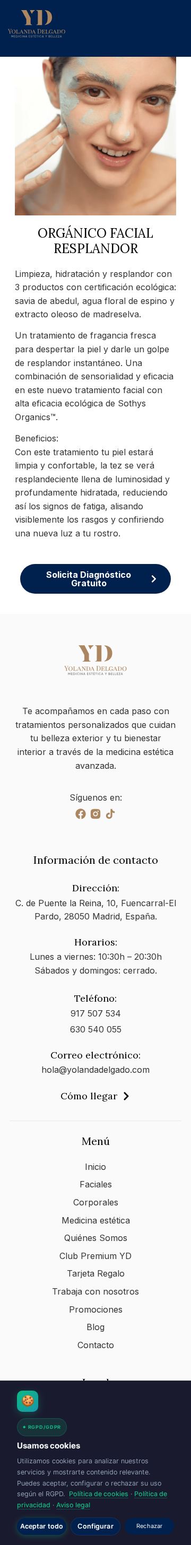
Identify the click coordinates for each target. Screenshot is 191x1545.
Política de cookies (98, 1494)
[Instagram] (95, 814)
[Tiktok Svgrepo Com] (110, 814)
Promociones (96, 1309)
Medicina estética (96, 1220)
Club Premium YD (95, 1256)
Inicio (95, 1166)
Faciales (96, 1184)
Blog (95, 1327)
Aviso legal (73, 1505)
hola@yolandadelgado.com (95, 1069)
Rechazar (149, 1526)
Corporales (95, 1202)
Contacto (95, 1345)
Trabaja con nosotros (95, 1291)
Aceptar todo (42, 1526)
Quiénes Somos (95, 1237)
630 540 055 (95, 1029)
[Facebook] (80, 814)
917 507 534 (96, 1013)
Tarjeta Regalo (96, 1273)
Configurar (95, 1526)
